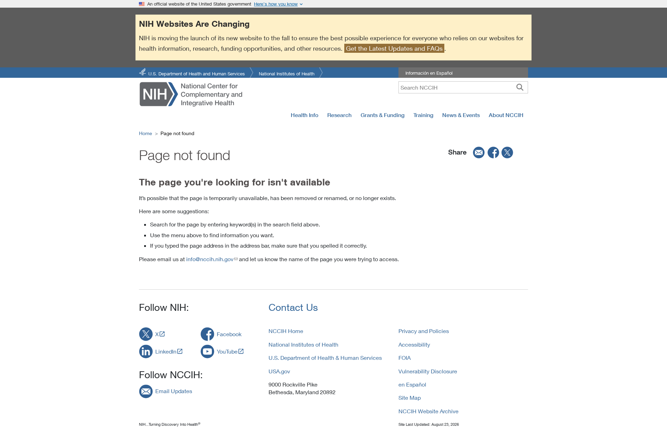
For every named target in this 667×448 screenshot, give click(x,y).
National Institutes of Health (286, 73)
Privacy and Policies (423, 330)
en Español (412, 384)
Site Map (409, 397)
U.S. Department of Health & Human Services (325, 357)
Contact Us (293, 307)
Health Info (304, 114)
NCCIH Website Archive (428, 411)
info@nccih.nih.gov (209, 259)
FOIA (404, 357)
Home (145, 133)
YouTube (227, 351)
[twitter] (507, 152)
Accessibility (414, 344)
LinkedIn (165, 351)
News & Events (461, 114)
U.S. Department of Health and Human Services (196, 73)
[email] (477, 152)
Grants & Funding (382, 114)
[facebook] (494, 152)
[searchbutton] (519, 87)
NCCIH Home (286, 330)
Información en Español (429, 73)
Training (423, 114)
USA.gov (279, 371)
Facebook (229, 334)
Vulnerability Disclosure (427, 371)
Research (339, 114)
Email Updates (173, 391)
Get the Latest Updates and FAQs (394, 48)
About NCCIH (506, 114)
